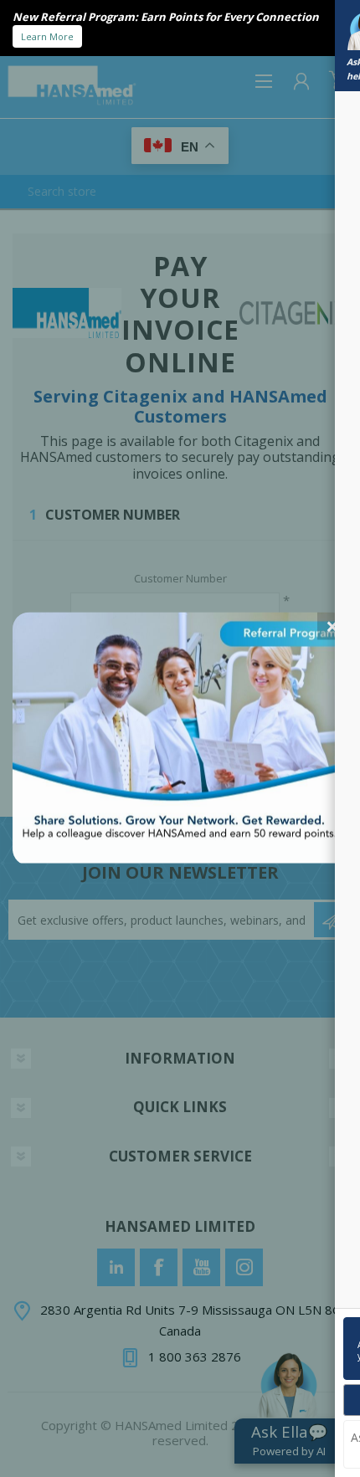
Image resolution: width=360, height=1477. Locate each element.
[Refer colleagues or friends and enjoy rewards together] (180, 857)
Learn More (47, 36)
